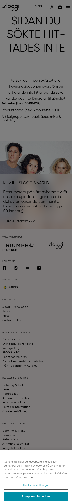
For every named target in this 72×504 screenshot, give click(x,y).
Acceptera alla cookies (36, 496)
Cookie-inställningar (36, 485)
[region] (36, 477)
